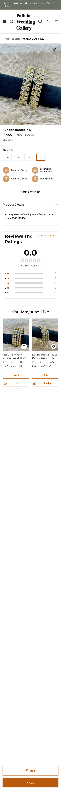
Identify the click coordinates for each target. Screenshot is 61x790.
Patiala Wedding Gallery (25, 21)
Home (6, 38)
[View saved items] (40, 21)
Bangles (16, 38)
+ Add (16, 375)
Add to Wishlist (30, 191)
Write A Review (46, 235)
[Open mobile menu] (5, 21)
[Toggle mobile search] (11, 21)
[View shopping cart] (56, 21)
